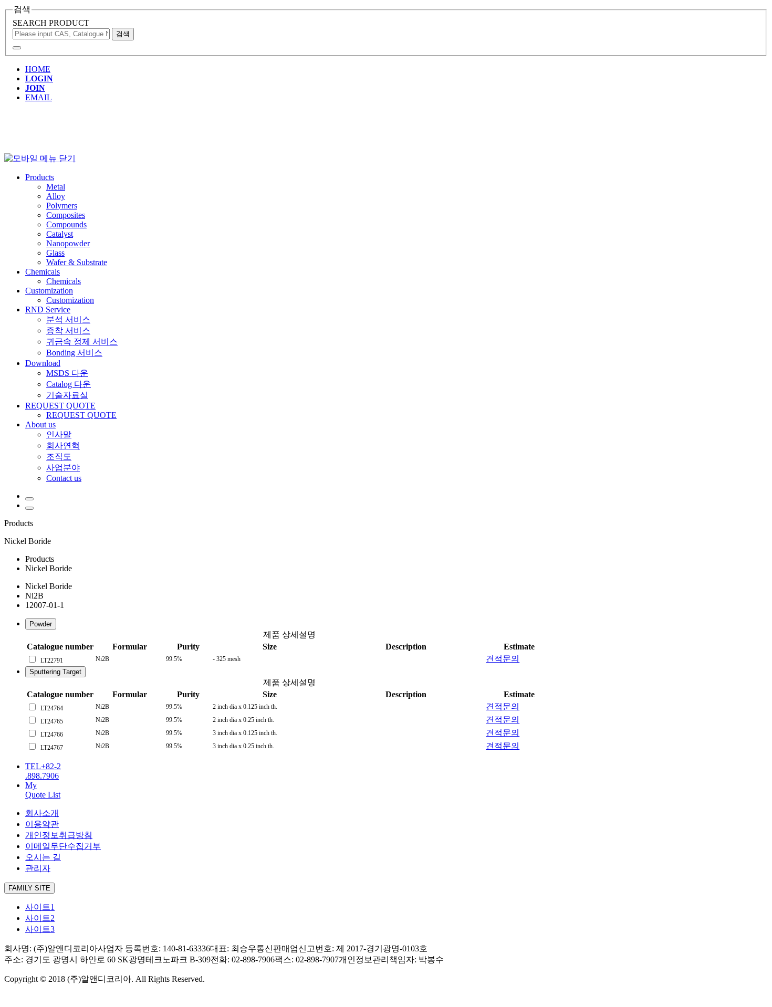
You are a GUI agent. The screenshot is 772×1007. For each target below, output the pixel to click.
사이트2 (40, 918)
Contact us (63, 478)
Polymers (61, 205)
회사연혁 (63, 445)
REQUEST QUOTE (60, 405)
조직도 (58, 456)
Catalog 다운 (68, 384)
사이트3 (40, 929)
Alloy (55, 196)
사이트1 (40, 907)
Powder (40, 624)
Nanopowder (68, 243)
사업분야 (63, 467)
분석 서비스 (68, 319)
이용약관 (42, 824)
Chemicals (42, 271)
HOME (37, 69)
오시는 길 (43, 857)
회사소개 (42, 813)
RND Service (47, 309)
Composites (65, 215)
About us (40, 424)
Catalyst (59, 233)
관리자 (37, 868)
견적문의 (502, 658)
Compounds (66, 224)
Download (42, 363)
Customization (49, 290)
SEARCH (51, 22)
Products (39, 177)
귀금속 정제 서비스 (82, 341)
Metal (55, 186)
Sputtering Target (55, 672)
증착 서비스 (68, 330)
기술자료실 (67, 395)
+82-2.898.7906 (43, 771)
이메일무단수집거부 (63, 846)
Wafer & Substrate (76, 262)
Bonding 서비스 (74, 352)
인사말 (58, 434)
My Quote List (42, 790)
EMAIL (38, 97)
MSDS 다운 (67, 373)
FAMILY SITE (29, 888)
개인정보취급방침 (58, 835)
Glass (55, 252)
